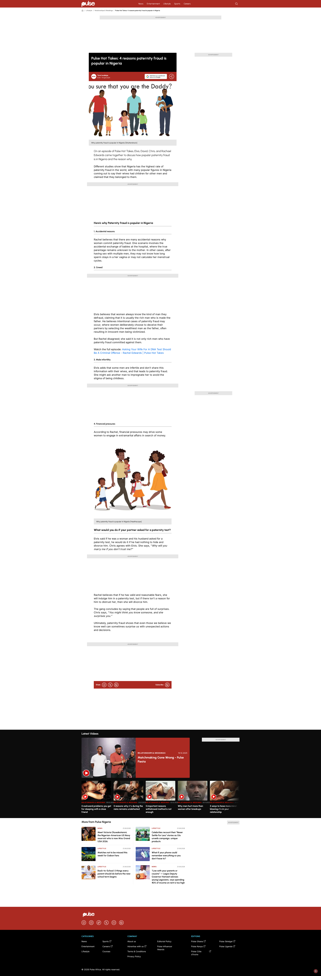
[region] (160, 798)
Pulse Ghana (197, 941)
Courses (106, 951)
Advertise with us (135, 946)
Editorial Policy (164, 941)
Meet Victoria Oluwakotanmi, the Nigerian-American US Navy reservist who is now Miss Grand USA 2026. (114, 837)
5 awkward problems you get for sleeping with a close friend (96, 809)
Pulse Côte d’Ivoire (196, 953)
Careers (187, 4)
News (140, 4)
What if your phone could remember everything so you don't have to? (166, 855)
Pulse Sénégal (225, 941)
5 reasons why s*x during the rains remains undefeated (128, 807)
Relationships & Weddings (104, 10)
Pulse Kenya (197, 946)
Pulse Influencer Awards (164, 948)
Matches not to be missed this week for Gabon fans (112, 854)
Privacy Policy (134, 956)
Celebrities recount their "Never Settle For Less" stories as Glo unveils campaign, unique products (167, 837)
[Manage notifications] (316, 971)
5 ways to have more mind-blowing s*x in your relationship (223, 809)
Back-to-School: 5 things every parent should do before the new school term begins (114, 873)
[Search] (236, 4)
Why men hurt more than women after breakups (190, 807)
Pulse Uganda (225, 946)
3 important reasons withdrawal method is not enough (158, 809)
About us (131, 941)
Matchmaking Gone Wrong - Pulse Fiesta (161, 759)
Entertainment (153, 4)
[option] (96, 798)
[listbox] (160, 798)
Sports (177, 4)
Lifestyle (167, 4)
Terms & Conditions (136, 951)
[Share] (171, 76)
